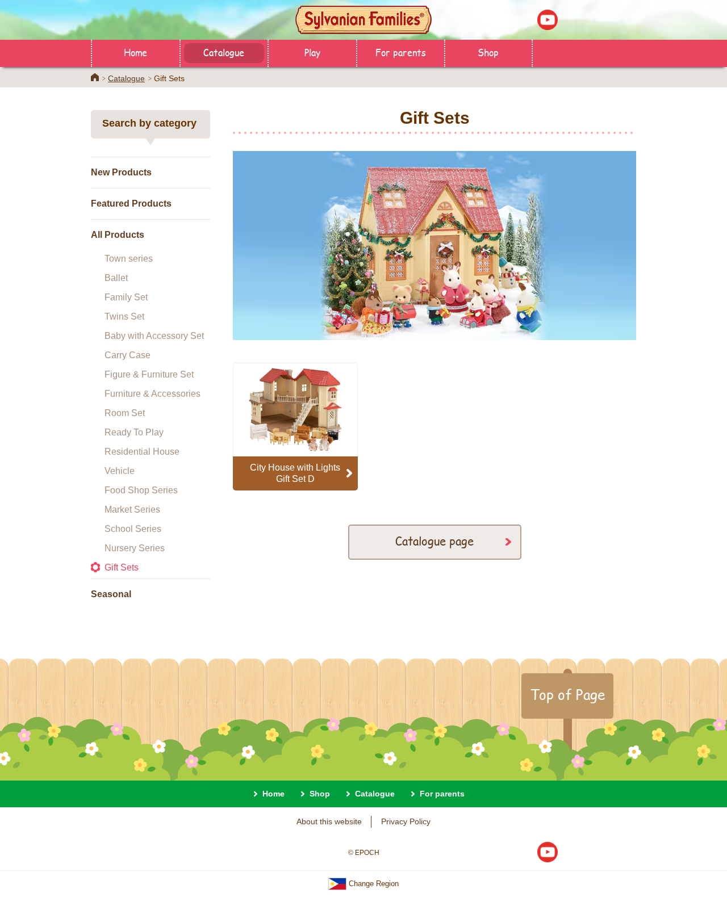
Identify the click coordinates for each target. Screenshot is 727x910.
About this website (329, 821)
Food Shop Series (141, 490)
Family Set (126, 297)
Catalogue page (434, 540)
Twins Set (124, 316)
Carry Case (128, 355)
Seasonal (111, 594)
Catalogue (223, 51)
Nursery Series (135, 548)
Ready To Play (134, 432)
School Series (133, 529)
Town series (129, 258)
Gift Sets (122, 567)
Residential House (142, 451)
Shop (488, 51)
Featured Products (131, 203)
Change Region (372, 883)
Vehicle (120, 471)
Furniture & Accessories (152, 394)
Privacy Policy (406, 821)
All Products (117, 235)
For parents (400, 51)
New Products (121, 172)
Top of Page (567, 694)
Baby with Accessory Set (154, 336)
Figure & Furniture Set (149, 374)
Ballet (116, 278)
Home (135, 51)
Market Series (132, 509)
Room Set (125, 413)
